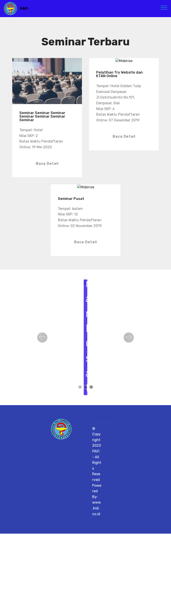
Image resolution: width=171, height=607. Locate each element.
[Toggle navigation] (164, 7)
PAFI (24, 8)
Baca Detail (47, 163)
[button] (42, 337)
